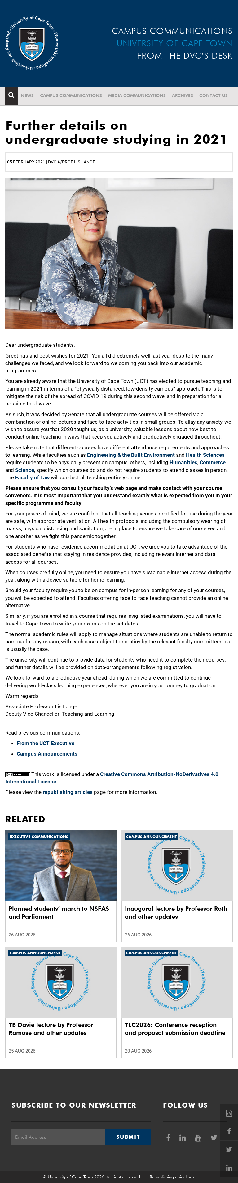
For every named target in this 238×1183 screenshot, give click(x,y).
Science (24, 470)
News (27, 95)
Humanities (183, 462)
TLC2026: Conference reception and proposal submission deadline (175, 1029)
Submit (128, 1137)
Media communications (137, 95)
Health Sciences (205, 455)
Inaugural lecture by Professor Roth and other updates (176, 912)
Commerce (213, 462)
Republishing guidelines (172, 1176)
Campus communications (71, 95)
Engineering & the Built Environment (131, 455)
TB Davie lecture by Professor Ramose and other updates (51, 1029)
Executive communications (39, 836)
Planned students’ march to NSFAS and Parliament (59, 912)
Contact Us (213, 95)
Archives (182, 95)
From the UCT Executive (45, 743)
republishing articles (68, 792)
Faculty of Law (32, 477)
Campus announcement (151, 836)
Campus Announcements (47, 754)
